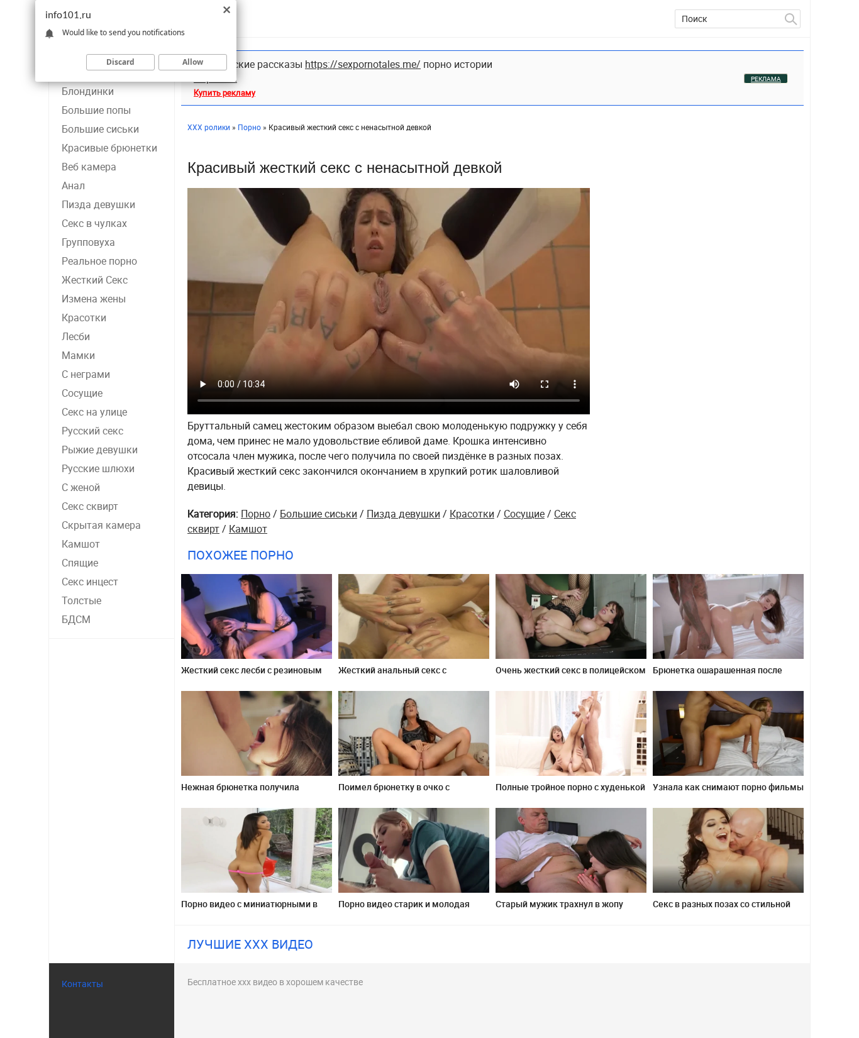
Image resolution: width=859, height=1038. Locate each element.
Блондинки (88, 91)
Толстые (81, 600)
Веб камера (89, 167)
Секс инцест (90, 581)
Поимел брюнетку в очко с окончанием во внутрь (394, 792)
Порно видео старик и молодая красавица (404, 909)
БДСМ (76, 619)
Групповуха (88, 242)
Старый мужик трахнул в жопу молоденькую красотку (559, 909)
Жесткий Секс (95, 280)
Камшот (81, 544)
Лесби (76, 336)
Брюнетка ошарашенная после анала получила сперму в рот (717, 675)
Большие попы (96, 110)
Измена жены (94, 299)
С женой (81, 487)
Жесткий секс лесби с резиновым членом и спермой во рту (251, 675)
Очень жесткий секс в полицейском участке (571, 675)
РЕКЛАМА (766, 78)
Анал (73, 185)
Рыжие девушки (100, 449)
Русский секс (92, 431)
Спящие (80, 563)
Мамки (78, 355)
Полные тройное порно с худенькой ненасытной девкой (570, 792)
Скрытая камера (101, 525)
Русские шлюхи (98, 468)
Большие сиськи (100, 129)
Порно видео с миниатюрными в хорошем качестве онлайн (249, 909)
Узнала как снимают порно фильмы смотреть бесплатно (728, 792)
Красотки (84, 317)
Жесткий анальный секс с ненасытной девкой (392, 675)
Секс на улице (94, 412)
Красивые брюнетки (109, 148)
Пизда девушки (98, 204)
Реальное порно (99, 261)
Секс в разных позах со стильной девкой (721, 909)
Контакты (82, 984)
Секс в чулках (94, 223)
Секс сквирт (90, 506)
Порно (255, 514)
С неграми (86, 374)
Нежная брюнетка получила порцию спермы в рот (240, 792)
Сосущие (82, 393)
